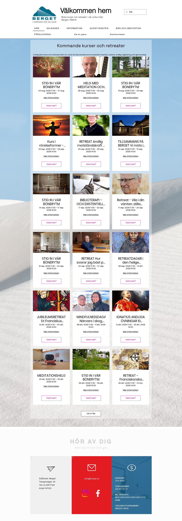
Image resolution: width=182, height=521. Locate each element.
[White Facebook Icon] (98, 493)
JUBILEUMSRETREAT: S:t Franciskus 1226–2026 (51, 319)
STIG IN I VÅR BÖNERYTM (51, 85)
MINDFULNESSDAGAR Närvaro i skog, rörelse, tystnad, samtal (91, 319)
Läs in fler (91, 413)
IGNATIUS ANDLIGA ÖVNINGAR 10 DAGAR (131, 319)
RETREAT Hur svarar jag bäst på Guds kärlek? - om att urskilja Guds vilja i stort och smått (91, 260)
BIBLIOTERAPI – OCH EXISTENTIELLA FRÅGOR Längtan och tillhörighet (91, 202)
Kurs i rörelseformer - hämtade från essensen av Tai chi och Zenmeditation (51, 143)
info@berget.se (91, 479)
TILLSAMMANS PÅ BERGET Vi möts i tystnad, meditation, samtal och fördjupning (130, 143)
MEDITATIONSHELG (51, 376)
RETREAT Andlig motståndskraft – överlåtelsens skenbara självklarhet (91, 143)
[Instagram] (85, 493)
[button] (76, 28)
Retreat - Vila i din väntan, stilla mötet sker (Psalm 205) (130, 202)
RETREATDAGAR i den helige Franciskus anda (130, 260)
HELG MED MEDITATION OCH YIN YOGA (91, 85)
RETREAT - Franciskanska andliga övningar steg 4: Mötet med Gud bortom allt (130, 377)
